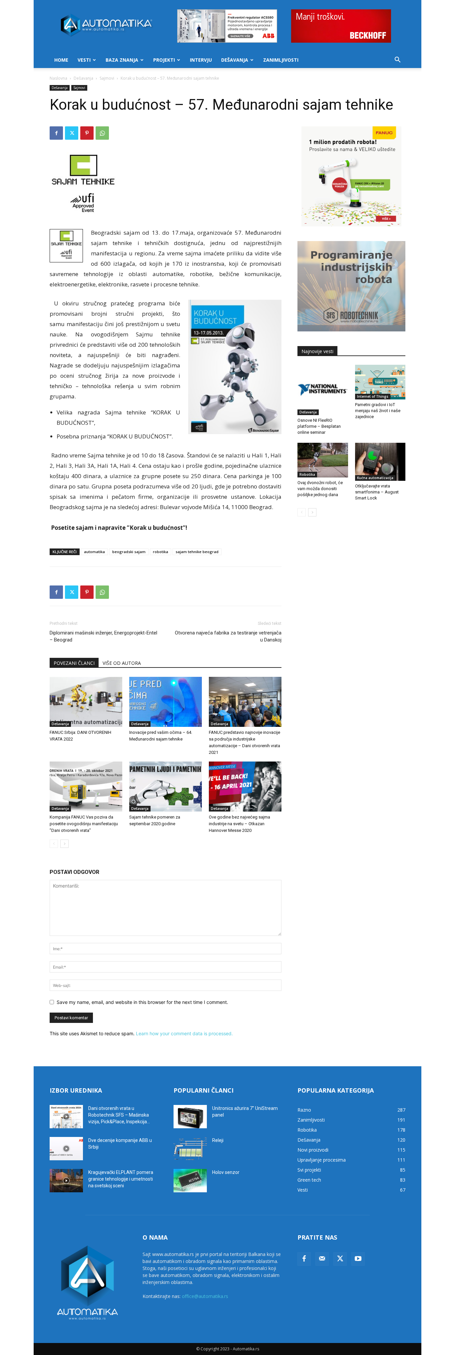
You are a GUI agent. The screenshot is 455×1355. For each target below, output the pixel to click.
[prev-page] (54, 844)
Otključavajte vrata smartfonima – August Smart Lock (377, 491)
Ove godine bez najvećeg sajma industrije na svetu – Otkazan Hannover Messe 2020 (239, 824)
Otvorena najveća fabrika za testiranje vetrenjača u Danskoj (228, 636)
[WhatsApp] (102, 133)
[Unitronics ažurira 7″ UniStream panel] (190, 1116)
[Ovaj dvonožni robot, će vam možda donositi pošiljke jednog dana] (322, 460)
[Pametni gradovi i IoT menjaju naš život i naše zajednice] (380, 382)
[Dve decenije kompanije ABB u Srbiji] (66, 1148)
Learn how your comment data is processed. (184, 1033)
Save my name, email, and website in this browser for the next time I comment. (142, 1002)
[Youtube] (358, 1259)
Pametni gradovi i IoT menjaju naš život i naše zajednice (377, 410)
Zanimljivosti (280, 60)
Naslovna (58, 78)
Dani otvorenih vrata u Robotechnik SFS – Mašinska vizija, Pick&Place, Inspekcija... (119, 1115)
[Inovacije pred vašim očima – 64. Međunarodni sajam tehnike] (165, 702)
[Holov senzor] (190, 1180)
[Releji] (190, 1148)
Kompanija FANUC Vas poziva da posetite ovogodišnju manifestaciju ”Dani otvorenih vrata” (84, 824)
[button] (397, 60)
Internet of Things (372, 396)
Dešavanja (234, 60)
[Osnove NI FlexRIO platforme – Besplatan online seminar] (322, 390)
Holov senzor (225, 1172)
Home (61, 60)
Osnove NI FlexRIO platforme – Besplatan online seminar (319, 426)
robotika (160, 551)
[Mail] (322, 1259)
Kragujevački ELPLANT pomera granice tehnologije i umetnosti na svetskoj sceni (120, 1179)
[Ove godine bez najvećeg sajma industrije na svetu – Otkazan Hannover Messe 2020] (245, 787)
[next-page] (64, 844)
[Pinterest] (87, 133)
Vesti (84, 60)
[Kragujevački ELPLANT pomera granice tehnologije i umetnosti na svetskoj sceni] (66, 1180)
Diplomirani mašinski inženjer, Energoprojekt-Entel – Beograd (103, 636)
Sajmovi (107, 78)
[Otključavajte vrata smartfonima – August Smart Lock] (380, 462)
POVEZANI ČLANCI (74, 663)
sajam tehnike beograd (197, 551)
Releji (218, 1140)
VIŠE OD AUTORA (122, 663)
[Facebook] (56, 133)
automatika (94, 551)
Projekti (164, 60)
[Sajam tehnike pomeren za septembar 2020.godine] (165, 787)
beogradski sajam (129, 551)
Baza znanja (122, 60)
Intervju (201, 60)
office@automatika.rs (205, 1296)
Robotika (307, 474)
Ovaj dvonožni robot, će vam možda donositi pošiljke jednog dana (320, 488)
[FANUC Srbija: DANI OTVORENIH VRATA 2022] (86, 702)
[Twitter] (71, 133)
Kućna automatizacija (375, 477)
